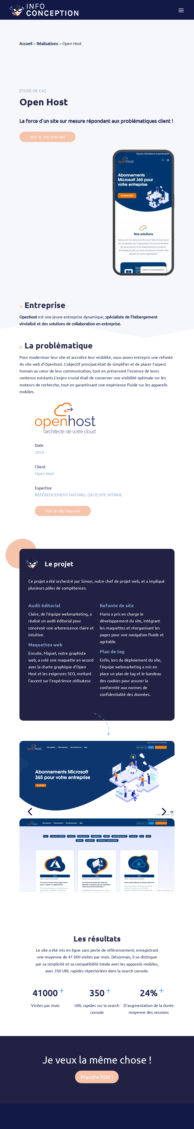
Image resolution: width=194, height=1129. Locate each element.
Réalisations (47, 43)
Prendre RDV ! (97, 1077)
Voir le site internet (47, 136)
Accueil (25, 43)
